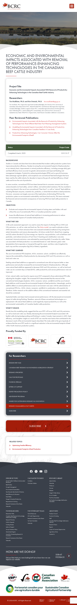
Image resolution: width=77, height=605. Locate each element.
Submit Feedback (60, 555)
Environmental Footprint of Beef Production (26, 449)
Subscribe (35, 426)
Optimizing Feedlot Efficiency (21, 445)
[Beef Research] (12, 6)
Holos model (44, 227)
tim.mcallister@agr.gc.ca (52, 101)
